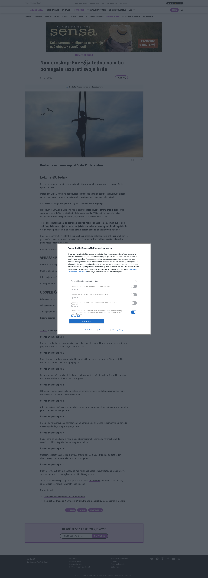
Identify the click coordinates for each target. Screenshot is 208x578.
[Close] (145, 248)
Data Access (104, 330)
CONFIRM (86, 321)
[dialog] (104, 289)
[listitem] (104, 281)
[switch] (134, 286)
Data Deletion (90, 330)
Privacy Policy (117, 330)
